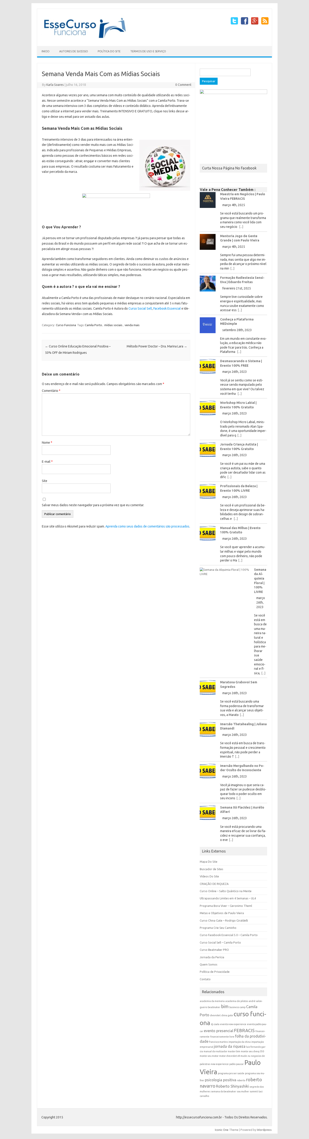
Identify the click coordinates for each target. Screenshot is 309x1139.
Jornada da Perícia (212, 957)
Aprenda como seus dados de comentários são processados (147, 526)
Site (44, 481)
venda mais (132, 325)
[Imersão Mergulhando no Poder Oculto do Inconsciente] (208, 773)
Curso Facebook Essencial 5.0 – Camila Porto (229, 935)
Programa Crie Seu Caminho (218, 927)
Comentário (51, 391)
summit (254, 1091)
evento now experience (233, 1024)
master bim (234, 1051)
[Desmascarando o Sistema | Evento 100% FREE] (208, 368)
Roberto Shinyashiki (232, 1086)
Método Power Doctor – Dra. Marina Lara (157, 346)
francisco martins (218, 1041)
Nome (47, 442)
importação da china (239, 1041)
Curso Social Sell (140, 308)
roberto (241, 1080)
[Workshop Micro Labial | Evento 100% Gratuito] (208, 410)
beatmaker (214, 1007)
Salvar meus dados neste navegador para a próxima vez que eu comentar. (93, 505)
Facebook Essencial (167, 308)
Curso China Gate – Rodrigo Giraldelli (224, 920)
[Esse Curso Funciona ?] (88, 38)
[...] (241, 227)
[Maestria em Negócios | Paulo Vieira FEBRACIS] (208, 201)
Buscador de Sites (211, 869)
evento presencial (218, 1031)
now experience (220, 1064)
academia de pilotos (236, 1001)
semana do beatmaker (223, 1091)
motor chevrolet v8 (229, 1056)
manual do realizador (215, 1051)
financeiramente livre (222, 1036)
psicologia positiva (220, 1080)
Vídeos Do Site (209, 876)
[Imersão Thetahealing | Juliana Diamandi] (208, 731)
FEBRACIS (244, 1030)
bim (225, 1006)
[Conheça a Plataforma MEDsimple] (208, 327)
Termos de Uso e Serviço (148, 51)
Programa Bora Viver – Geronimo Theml (226, 905)
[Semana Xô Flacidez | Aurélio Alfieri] (208, 814)
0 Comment (183, 85)
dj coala (215, 1024)
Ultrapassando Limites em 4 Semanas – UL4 (228, 898)
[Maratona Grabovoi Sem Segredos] (208, 689)
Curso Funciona (66, 325)
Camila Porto (93, 325)
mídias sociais (113, 325)
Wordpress (264, 1129)
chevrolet (215, 1015)
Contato (205, 979)
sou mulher (243, 1091)
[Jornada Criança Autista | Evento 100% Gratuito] (208, 451)
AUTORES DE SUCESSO (73, 51)
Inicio (46, 51)
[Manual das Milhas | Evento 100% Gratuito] (208, 535)
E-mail (47, 461)
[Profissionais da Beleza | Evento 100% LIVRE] (208, 493)
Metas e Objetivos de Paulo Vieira (222, 913)
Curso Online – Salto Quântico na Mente (226, 891)
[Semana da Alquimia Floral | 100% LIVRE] (225, 573)
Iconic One (221, 1129)
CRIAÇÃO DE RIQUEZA (214, 883)
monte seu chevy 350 (252, 1051)
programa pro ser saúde (231, 1073)
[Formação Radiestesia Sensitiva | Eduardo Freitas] (208, 285)
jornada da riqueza (229, 1046)
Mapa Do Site (208, 861)
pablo (232, 1064)
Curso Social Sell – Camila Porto (220, 942)
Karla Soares (55, 85)
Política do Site (109, 51)
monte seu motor (209, 1056)
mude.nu (245, 1056)
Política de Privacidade (215, 971)
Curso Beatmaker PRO (214, 949)
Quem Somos (208, 964)
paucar (240, 1064)
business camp (237, 1007)
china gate (227, 1015)
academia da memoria (212, 1001)
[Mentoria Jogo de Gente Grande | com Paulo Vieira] (208, 243)
